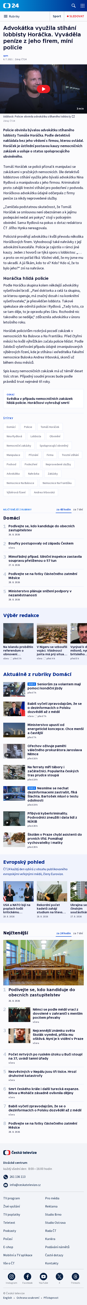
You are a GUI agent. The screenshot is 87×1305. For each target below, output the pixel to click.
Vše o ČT (9, 1263)
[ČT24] (11, 5)
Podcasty (9, 1231)
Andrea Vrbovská (44, 492)
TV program (11, 1198)
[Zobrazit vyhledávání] (73, 5)
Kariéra (50, 1239)
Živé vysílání (11, 1206)
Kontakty (51, 1263)
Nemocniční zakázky (19, 445)
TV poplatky (11, 1214)
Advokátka (13, 473)
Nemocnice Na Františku (57, 483)
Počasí (7, 1239)
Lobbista (36, 436)
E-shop (8, 1247)
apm (5, 55)
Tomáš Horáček (50, 427)
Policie (28, 427)
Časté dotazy (54, 1255)
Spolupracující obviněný (54, 445)
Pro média (52, 1198)
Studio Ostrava (55, 1222)
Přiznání (33, 455)
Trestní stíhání (70, 455)
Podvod (11, 464)
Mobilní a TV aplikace (17, 1255)
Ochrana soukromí (28, 1298)
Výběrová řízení (16, 492)
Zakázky (53, 473)
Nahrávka (33, 473)
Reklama (51, 1206)
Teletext (9, 1222)
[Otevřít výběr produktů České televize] (82, 5)
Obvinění (55, 436)
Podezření (31, 464)
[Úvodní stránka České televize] (20, 1152)
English (7, 1298)
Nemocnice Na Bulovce (20, 483)
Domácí (11, 427)
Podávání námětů (57, 1247)
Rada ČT (50, 1231)
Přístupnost (51, 1298)
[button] (43, 89)
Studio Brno (53, 1214)
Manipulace (13, 455)
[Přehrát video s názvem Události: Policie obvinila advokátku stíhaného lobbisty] (43, 89)
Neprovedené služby (58, 464)
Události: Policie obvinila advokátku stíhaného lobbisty (37, 116)
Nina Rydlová (14, 436)
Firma (50, 455)
